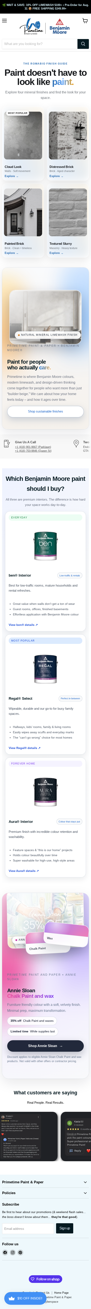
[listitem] (23, 144)
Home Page (61, 1292)
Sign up (64, 1228)
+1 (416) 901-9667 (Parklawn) (33, 447)
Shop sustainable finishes (45, 411)
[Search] (83, 44)
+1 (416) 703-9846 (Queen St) (33, 450)
